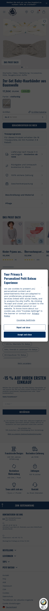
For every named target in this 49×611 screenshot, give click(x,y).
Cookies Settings (26, 320)
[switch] (43, 607)
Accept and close (25, 334)
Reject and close (23, 327)
